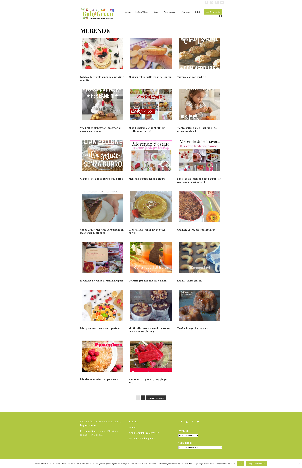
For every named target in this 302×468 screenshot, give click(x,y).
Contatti (133, 421)
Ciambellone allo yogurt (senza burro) (102, 178)
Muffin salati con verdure (191, 76)
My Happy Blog (88, 430)
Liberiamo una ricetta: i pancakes (99, 379)
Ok (241, 463)
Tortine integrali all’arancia (192, 328)
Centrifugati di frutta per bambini (148, 280)
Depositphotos (88, 425)
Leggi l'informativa (256, 463)
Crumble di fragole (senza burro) (196, 229)
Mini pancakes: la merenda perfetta (100, 328)
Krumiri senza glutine (189, 280)
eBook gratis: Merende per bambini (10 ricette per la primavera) (199, 180)
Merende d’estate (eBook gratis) (147, 178)
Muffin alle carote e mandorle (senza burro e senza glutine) (149, 330)
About (132, 427)
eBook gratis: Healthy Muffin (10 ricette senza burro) (147, 129)
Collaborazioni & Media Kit (144, 432)
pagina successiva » (156, 398)
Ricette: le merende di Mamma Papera (101, 280)
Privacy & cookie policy (142, 438)
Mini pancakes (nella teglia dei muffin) (150, 76)
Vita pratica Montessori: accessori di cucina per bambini (100, 129)
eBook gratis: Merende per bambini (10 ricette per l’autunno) (102, 231)
